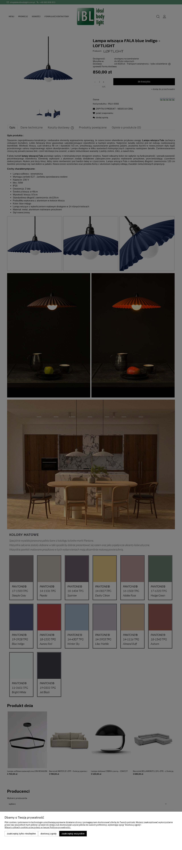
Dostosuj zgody (49, 833)
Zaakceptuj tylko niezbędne (21, 833)
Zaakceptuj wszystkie (73, 833)
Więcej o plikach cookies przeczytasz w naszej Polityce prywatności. (38, 827)
